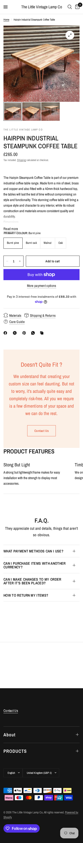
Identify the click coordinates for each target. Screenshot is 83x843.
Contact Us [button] (10, 711)
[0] (77, 7)
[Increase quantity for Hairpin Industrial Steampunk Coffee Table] (19, 261)
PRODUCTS (15, 751)
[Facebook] (6, 333)
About (9, 734)
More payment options (41, 286)
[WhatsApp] (34, 333)
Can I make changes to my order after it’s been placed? (32, 581)
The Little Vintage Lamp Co (41, 7)
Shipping (21, 160)
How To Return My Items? (25, 595)
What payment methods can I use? (33, 551)
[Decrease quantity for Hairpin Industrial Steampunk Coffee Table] (7, 261)
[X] (15, 333)
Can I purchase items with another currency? (34, 565)
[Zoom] (69, 35)
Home (6, 20)
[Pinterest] (25, 333)
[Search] (70, 7)
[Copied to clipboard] (42, 333)
